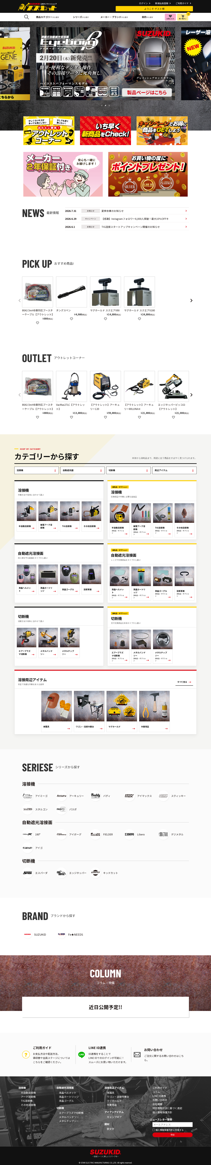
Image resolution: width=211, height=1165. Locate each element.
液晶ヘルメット (67, 1092)
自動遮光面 (83, 470)
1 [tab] (102, 105)
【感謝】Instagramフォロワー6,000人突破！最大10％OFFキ (117, 219)
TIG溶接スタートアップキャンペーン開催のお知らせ (112, 227)
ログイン (143, 3)
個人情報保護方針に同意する (170, 1129)
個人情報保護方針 (162, 1112)
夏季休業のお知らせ (94, 211)
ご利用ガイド (182, 3)
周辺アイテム (174, 470)
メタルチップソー (69, 1121)
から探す (47, 17)
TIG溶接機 (26, 1101)
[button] (19, 301)
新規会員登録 (161, 3)
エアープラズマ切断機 (71, 1113)
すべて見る (184, 682)
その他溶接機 (28, 1105)
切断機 (128, 470)
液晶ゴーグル (66, 1101)
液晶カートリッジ (69, 1096)
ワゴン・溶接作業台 (118, 1096)
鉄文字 (110, 1129)
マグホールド (114, 1101)
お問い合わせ (159, 1100)
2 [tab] (105, 105)
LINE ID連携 (159, 1096)
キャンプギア (114, 1117)
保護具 (110, 1092)
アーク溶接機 (28, 1096)
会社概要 (157, 1104)
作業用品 (112, 1105)
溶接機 (37, 470)
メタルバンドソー (69, 1117)
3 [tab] (109, 105)
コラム (156, 1092)
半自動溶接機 (28, 1092)
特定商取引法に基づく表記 (167, 1108)
